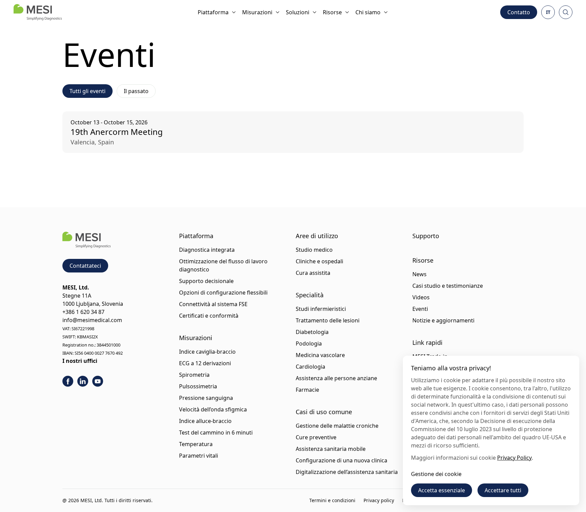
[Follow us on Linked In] (82, 381)
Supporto (425, 236)
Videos (421, 297)
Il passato (136, 91)
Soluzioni (297, 12)
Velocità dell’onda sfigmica (213, 409)
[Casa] (38, 12)
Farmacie (307, 389)
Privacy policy (379, 500)
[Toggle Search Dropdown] (565, 12)
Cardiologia (310, 366)
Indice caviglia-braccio (207, 351)
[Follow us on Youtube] (97, 381)
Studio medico (314, 249)
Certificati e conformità (208, 315)
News (419, 274)
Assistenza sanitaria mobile (331, 449)
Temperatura (196, 444)
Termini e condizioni (332, 500)
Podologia (309, 343)
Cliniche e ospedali (319, 261)
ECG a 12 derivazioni (205, 363)
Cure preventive (316, 437)
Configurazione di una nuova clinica (341, 460)
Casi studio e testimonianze (447, 285)
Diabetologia (312, 332)
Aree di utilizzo (317, 236)
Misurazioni (257, 12)
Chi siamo (367, 12)
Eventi (420, 309)
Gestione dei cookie (436, 474)
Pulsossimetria (198, 386)
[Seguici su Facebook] (67, 381)
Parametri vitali (198, 455)
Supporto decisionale (206, 281)
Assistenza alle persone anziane (336, 378)
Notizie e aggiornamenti (443, 320)
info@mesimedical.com (92, 320)
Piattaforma (213, 12)
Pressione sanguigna (206, 398)
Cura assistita (313, 273)
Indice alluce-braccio (205, 421)
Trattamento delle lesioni (327, 320)
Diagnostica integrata (207, 249)
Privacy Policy (514, 457)
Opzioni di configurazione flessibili (223, 292)
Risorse (332, 12)
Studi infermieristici (321, 309)
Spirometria (194, 374)
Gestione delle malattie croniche (337, 425)
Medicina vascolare (320, 355)
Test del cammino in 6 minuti (216, 432)
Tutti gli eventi (87, 91)
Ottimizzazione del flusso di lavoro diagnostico (223, 265)
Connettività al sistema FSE (213, 304)
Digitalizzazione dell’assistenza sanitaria (347, 472)
